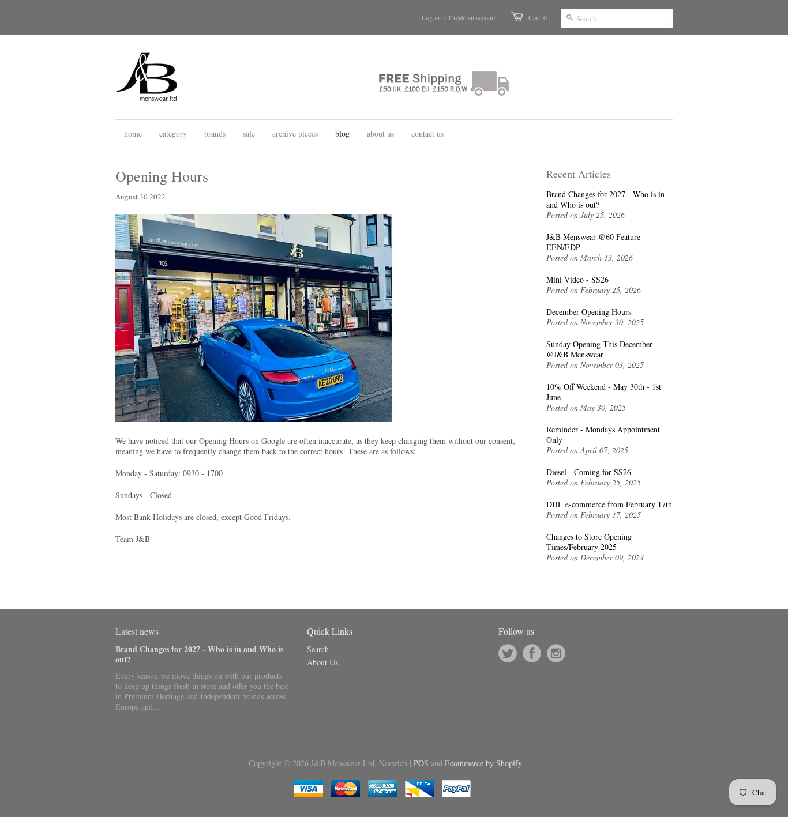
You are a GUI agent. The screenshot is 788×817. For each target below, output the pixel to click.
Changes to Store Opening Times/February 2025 (589, 542)
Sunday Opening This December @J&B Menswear (599, 349)
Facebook (532, 653)
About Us (322, 662)
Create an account (473, 17)
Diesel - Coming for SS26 (588, 472)
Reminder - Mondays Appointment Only (603, 434)
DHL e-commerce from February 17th (609, 504)
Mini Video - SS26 (577, 279)
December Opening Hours (588, 312)
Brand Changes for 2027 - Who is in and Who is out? (605, 199)
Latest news (137, 631)
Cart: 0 (537, 17)
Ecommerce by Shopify (483, 763)
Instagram (556, 653)
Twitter (507, 653)
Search (318, 648)
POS (421, 763)
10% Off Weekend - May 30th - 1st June (603, 392)
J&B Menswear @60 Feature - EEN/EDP (596, 242)
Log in (431, 17)
